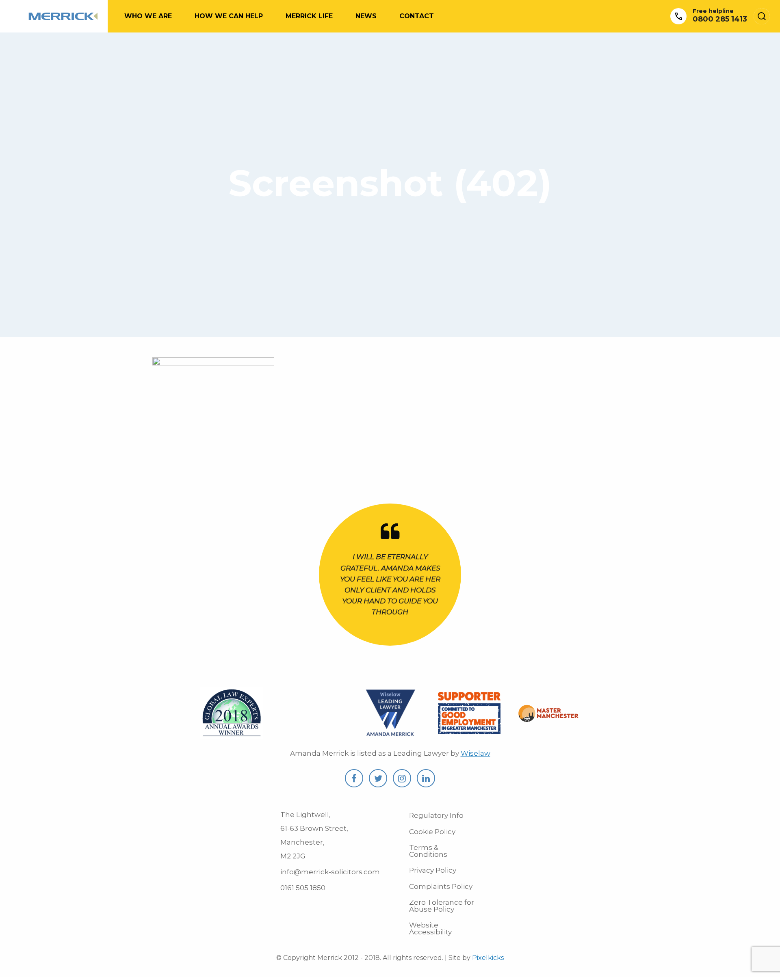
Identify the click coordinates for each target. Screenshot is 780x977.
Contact (416, 16)
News (366, 16)
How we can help (229, 16)
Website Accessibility (430, 928)
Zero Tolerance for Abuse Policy (441, 905)
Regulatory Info (436, 815)
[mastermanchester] (548, 717)
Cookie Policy (432, 832)
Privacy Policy (432, 870)
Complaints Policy (440, 886)
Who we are (148, 16)
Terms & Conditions (428, 850)
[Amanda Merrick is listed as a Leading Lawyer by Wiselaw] (390, 734)
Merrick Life (309, 16)
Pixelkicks (488, 958)
